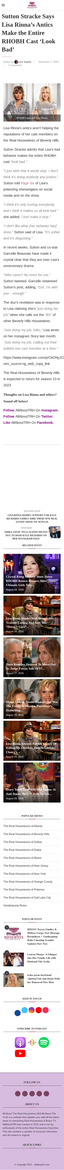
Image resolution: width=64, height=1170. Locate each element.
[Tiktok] (39, 1093)
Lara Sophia (25, 61)
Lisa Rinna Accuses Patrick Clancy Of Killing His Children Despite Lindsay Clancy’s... (31, 748)
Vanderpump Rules (15, 905)
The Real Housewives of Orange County (27, 881)
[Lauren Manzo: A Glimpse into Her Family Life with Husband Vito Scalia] (13, 959)
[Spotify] (43, 1039)
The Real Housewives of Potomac (24, 889)
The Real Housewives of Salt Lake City (27, 897)
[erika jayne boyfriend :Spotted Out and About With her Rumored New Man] (13, 980)
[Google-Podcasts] (32, 1039)
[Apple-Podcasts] (20, 1039)
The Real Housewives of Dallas (22, 842)
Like (6, 422)
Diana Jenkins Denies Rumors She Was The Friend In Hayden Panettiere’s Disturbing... (32, 706)
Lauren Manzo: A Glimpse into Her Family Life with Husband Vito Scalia (42, 958)
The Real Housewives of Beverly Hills (26, 834)
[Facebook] (17, 1093)
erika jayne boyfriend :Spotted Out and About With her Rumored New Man (43, 979)
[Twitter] (25, 1093)
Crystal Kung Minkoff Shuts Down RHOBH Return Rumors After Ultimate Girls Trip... (29, 581)
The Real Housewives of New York (24, 873)
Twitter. (47, 416)
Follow (8, 410)
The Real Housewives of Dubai (22, 849)
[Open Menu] (3, 5)
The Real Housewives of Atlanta (22, 826)
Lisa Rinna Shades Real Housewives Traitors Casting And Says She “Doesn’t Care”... (30, 622)
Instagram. (50, 410)
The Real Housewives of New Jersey (25, 865)
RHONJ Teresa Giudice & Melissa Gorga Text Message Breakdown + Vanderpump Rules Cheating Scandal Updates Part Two (43, 936)
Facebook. (45, 422)
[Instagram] (32, 1093)
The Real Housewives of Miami (22, 857)
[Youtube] (20, 1050)
